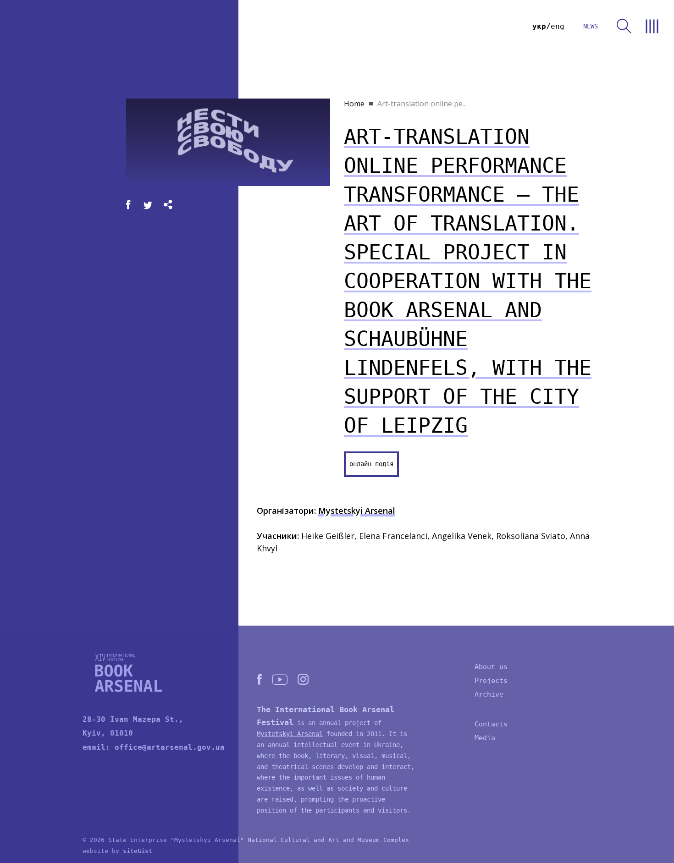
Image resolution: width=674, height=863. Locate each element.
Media (485, 738)
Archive (489, 694)
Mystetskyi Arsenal (356, 510)
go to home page (61, 26)
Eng (557, 26)
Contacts (491, 724)
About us (491, 667)
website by (117, 850)
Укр (539, 26)
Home (354, 104)
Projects (491, 680)
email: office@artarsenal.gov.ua (154, 747)
